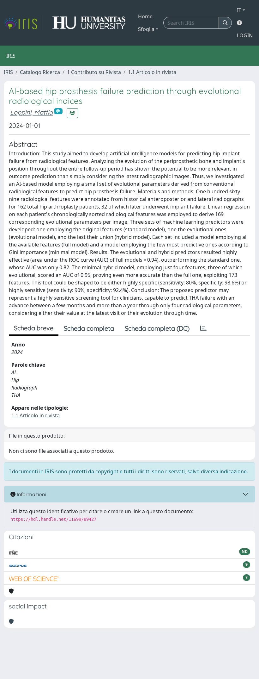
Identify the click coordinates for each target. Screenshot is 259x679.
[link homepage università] (88, 22)
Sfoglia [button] (146, 29)
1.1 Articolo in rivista (152, 72)
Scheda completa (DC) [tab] (157, 328)
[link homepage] (23, 22)
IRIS (8, 72)
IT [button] (239, 10)
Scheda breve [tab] (33, 328)
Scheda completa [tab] (89, 328)
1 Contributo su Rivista (94, 72)
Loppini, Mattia (31, 112)
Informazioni (30, 494)
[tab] (203, 328)
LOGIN (245, 35)
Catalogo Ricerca (40, 72)
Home (145, 16)
